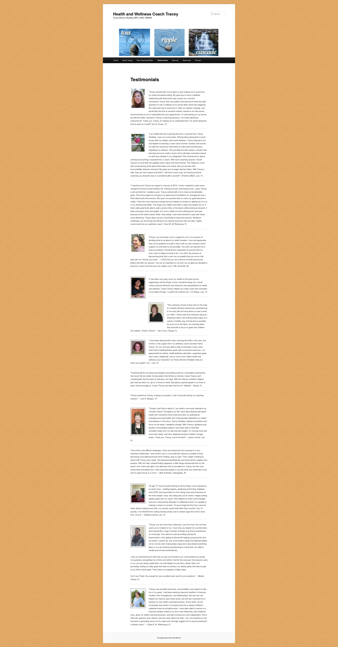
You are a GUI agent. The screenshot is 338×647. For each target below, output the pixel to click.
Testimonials (162, 60)
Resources (187, 60)
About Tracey (127, 60)
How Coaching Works (145, 60)
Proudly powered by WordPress (169, 638)
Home (116, 60)
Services (175, 60)
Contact (198, 60)
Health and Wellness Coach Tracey (145, 14)
